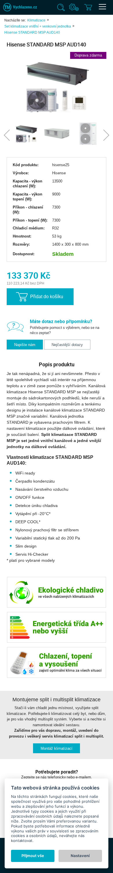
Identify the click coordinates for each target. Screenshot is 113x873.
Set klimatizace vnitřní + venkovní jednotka (37, 26)
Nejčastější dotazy (67, 345)
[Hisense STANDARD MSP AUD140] (56, 86)
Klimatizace (36, 20)
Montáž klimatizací (56, 748)
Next (106, 135)
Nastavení (80, 855)
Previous (6, 135)
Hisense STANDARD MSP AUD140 (32, 32)
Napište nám (24, 345)
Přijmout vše (32, 855)
